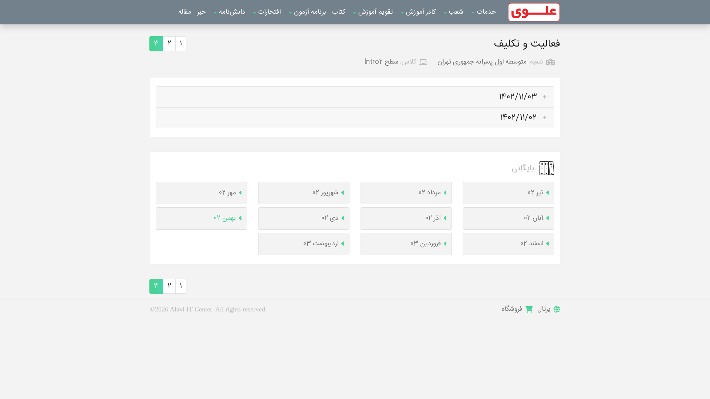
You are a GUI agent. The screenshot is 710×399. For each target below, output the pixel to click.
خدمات (485, 12)
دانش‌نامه (231, 12)
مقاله (184, 12)
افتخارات (268, 12)
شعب (455, 12)
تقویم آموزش (374, 12)
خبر (201, 12)
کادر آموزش (420, 12)
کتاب (338, 12)
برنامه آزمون (309, 12)
